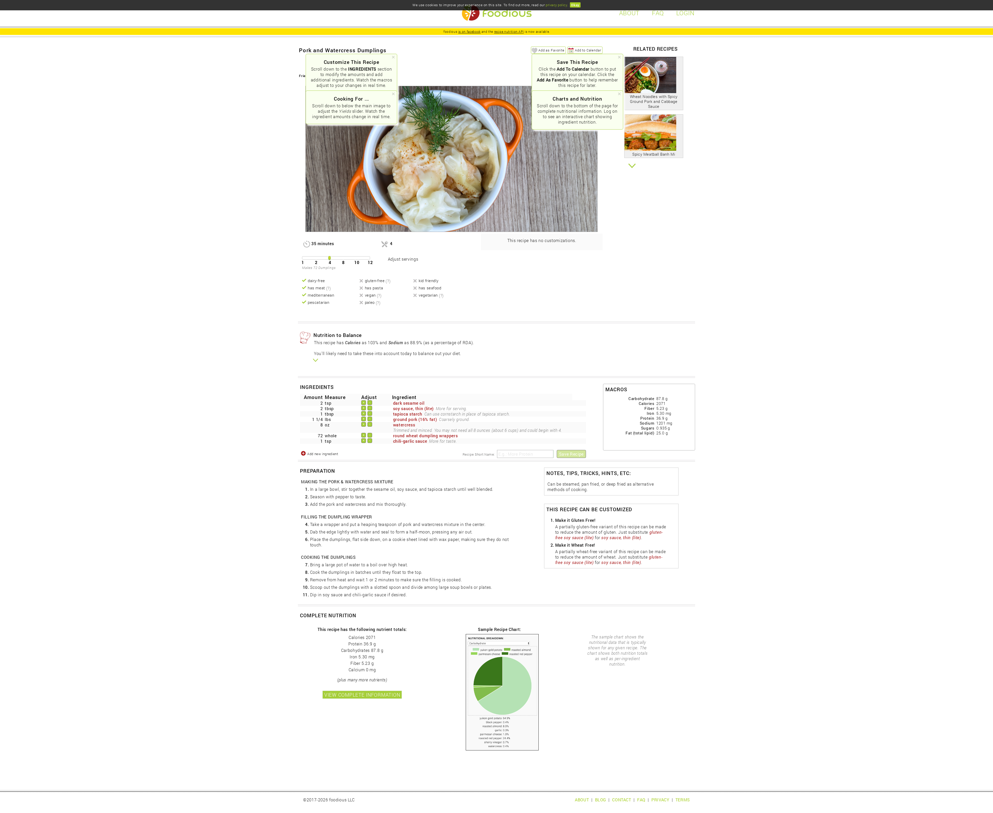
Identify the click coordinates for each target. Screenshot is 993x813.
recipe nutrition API (509, 31)
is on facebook (469, 31)
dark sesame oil (409, 403)
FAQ (641, 799)
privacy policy (556, 5)
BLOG (600, 799)
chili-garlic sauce (410, 441)
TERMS (682, 799)
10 (356, 262)
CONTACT (621, 799)
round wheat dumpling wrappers (425, 435)
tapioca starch (407, 414)
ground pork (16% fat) (415, 419)
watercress (404, 424)
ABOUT (582, 799)
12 (370, 262)
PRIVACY (660, 799)
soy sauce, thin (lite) (413, 408)
